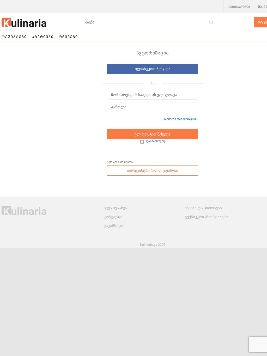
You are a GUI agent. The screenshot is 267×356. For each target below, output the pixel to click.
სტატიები (43, 37)
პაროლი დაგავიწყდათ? (180, 119)
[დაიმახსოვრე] (142, 142)
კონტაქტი (113, 216)
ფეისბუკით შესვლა (153, 68)
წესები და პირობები (203, 208)
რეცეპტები (14, 37)
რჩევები (68, 37)
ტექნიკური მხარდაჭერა (206, 216)
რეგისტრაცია (239, 7)
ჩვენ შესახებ (115, 208)
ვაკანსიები (114, 225)
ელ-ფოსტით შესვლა (153, 134)
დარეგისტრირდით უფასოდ (152, 170)
